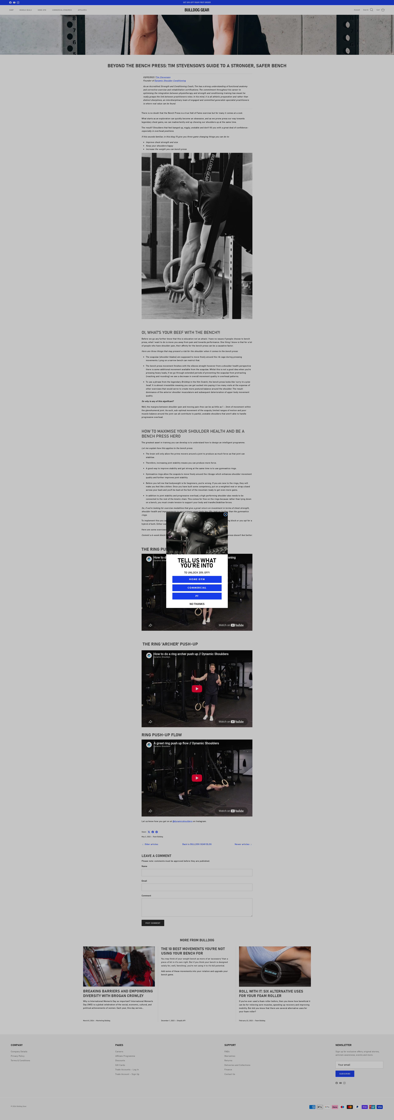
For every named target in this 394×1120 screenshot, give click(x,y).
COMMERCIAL (197, 587)
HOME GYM (197, 579)
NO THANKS (197, 604)
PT (197, 596)
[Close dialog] (225, 514)
